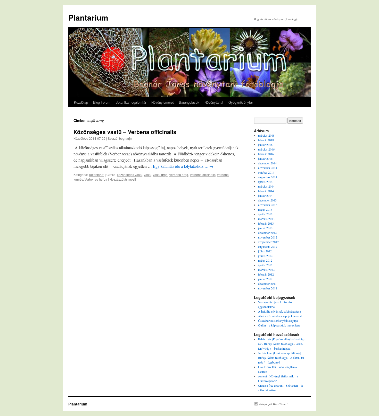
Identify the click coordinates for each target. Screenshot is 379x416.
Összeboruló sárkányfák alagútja (278, 320)
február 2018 (266, 140)
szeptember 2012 (268, 242)
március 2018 (266, 135)
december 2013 (267, 200)
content (262, 376)
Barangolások (189, 102)
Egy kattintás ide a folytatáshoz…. (183, 166)
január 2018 (265, 145)
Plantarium (88, 17)
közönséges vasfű (129, 174)
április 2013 (265, 214)
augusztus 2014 (267, 177)
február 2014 (266, 191)
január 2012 (265, 279)
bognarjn (125, 138)
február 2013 (266, 223)
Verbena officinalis (203, 174)
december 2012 (267, 233)
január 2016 (265, 158)
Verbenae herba (96, 179)
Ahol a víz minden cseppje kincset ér (280, 316)
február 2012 (266, 274)
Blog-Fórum (101, 102)
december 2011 (267, 283)
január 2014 (265, 195)
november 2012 (267, 237)
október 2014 (266, 172)
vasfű (147, 174)
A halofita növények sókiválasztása (279, 311)
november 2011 (267, 288)
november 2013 (267, 205)
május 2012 (265, 260)
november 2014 (267, 168)
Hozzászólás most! (123, 179)
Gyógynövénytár (240, 102)
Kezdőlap (81, 102)
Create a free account (270, 385)
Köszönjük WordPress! (273, 404)
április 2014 (265, 182)
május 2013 (265, 209)
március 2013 (266, 219)
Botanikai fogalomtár (131, 102)
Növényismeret (162, 102)
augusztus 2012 (267, 246)
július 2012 (265, 251)
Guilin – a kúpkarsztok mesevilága (279, 325)
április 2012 (265, 265)
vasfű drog (160, 174)
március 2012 (266, 270)
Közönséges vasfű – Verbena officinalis (124, 132)
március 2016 (266, 149)
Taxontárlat (96, 174)
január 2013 (265, 228)
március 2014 (266, 186)
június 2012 (265, 256)
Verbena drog (178, 174)
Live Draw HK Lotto (271, 367)
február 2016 (266, 154)
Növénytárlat (213, 102)
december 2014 (267, 163)
